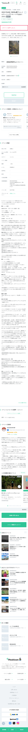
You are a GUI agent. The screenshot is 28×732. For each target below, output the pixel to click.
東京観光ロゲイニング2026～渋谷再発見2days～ (18, 547)
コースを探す (20, 679)
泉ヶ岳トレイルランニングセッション (12, 126)
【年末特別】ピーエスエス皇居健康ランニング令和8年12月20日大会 (18, 582)
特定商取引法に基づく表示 (14, 703)
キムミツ (9, 113)
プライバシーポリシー (14, 698)
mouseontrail (11, 427)
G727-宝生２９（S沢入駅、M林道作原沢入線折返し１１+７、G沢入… (18, 591)
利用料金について (14, 692)
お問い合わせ (14, 689)
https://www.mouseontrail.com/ (17, 430)
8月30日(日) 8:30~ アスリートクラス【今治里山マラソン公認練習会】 (18, 600)
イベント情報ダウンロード (14, 524)
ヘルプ (14, 686)
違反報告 (24, 509)
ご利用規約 (14, 695)
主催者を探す (20, 673)
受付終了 (22, 729)
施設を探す (7, 679)
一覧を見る (22, 472)
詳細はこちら (12, 193)
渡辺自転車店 (13, 644)
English (13, 2)
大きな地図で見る (22, 402)
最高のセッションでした (9, 117)
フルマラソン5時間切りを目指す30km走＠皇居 (18, 573)
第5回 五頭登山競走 (14, 555)
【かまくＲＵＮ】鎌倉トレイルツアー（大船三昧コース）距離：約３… (18, 609)
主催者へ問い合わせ (14, 515)
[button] (13, 56)
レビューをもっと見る (14, 134)
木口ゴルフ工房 (13, 635)
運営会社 (14, 701)
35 (12, 434)
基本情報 (4, 729)
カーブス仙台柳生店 (14, 626)
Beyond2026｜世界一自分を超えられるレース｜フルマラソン (18, 538)
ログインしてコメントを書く (14, 413)
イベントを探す (7, 673)
